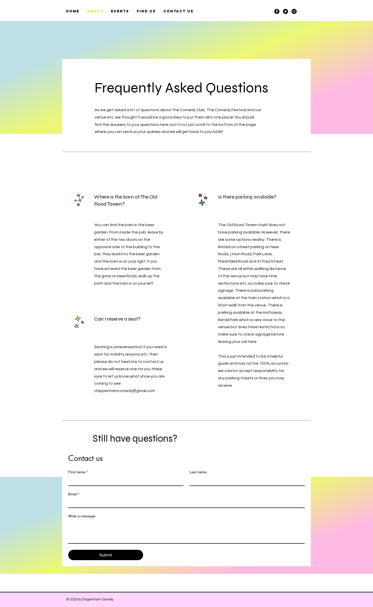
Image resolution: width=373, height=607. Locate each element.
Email (73, 494)
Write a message (81, 516)
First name (78, 472)
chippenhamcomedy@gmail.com (124, 391)
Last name (198, 472)
